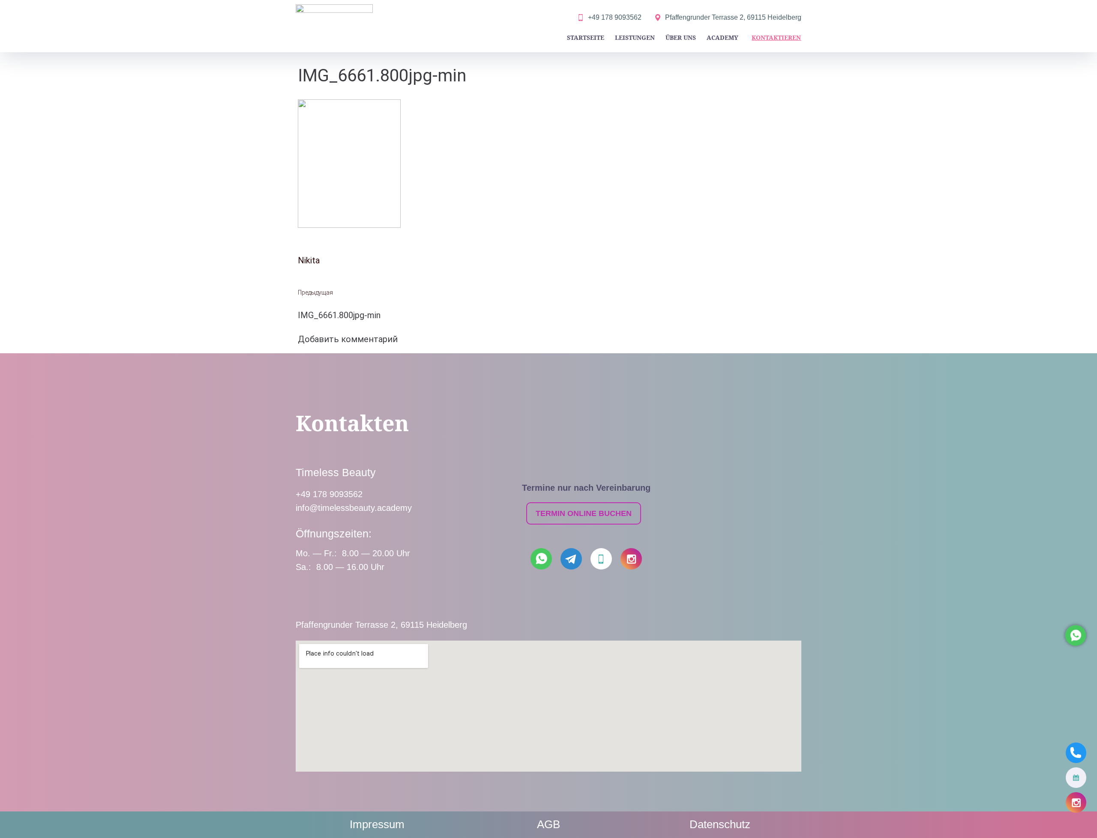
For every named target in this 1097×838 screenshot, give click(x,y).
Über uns (680, 37)
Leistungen (635, 37)
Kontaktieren (776, 37)
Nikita (309, 260)
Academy (722, 37)
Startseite (585, 37)
